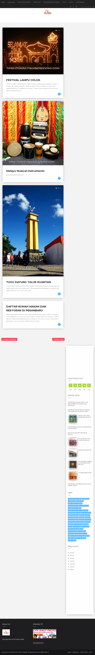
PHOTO (71, 2)
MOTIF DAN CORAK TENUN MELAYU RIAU (84, 416)
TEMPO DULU (72, 536)
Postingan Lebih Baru (9, 339)
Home (2, 2)
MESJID (70, 524)
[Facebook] (70, 385)
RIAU (81, 529)
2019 (71, 566)
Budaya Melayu (11, 2)
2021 (71, 561)
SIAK (76, 533)
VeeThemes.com (44, 652)
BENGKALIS (79, 501)
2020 (71, 564)
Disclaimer (75, 652)
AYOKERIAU (85, 498)
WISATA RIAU (37, 2)
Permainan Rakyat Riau (84, 472)
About (69, 652)
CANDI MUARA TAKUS (74, 508)
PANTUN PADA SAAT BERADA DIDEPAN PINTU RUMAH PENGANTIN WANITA (79, 410)
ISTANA (82, 517)
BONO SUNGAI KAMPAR (75, 503)
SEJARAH (70, 533)
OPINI (70, 526)
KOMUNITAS (71, 522)
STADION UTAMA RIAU (84, 450)
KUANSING (80, 522)
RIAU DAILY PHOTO (17, 652)
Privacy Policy (84, 652)
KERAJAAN (71, 519)
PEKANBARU (76, 526)
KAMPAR (87, 517)
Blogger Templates (28, 652)
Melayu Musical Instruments (25, 170)
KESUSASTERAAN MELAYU (83, 519)
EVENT (64, 2)
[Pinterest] (84, 385)
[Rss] (89, 385)
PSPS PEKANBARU (73, 529)
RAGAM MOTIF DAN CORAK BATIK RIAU (84, 439)
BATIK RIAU (71, 501)
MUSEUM (85, 524)
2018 (71, 569)
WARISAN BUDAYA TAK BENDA (52, 2)
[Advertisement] (81, 361)
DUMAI (86, 510)
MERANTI (87, 522)
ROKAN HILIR (72, 531)
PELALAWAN (85, 526)
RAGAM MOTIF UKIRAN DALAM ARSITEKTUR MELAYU (85, 463)
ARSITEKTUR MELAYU (74, 498)
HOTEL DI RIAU (86, 512)
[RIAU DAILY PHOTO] (6, 632)
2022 (71, 558)
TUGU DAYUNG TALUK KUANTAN (28, 282)
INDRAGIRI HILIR (73, 515)
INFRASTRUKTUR (73, 517)
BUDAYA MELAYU (73, 505)
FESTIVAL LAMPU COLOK (23, 80)
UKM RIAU (86, 536)
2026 (71, 552)
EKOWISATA (71, 512)
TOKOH (80, 536)
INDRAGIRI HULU (85, 515)
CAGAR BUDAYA (80, 2)
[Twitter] (75, 385)
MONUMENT (77, 524)
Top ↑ (90, 652)
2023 (71, 555)
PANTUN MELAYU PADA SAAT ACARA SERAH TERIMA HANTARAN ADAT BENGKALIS (78, 403)
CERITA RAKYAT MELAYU (75, 510)
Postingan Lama (58, 339)
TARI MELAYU (83, 533)
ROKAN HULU (81, 531)
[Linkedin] (80, 385)
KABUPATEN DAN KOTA (24, 2)
